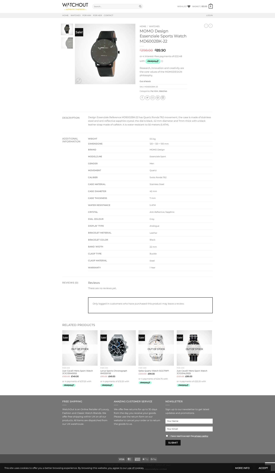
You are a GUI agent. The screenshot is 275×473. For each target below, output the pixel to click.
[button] (202, 6)
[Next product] (206, 26)
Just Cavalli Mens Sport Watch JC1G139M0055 (77, 372)
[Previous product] (211, 26)
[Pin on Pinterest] (157, 97)
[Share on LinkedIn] (163, 97)
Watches (75, 15)
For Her (97, 15)
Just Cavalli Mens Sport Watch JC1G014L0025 (192, 372)
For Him (86, 15)
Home (65, 15)
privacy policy (201, 436)
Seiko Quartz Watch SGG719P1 (154, 370)
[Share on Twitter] (147, 97)
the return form (136, 416)
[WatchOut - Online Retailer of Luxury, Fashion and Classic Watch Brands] (75, 6)
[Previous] (79, 54)
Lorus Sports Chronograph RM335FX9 (113, 372)
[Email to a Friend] (152, 97)
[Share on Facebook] (142, 97)
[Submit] (140, 6)
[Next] (130, 54)
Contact (108, 15)
